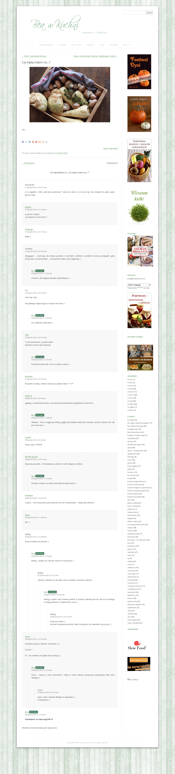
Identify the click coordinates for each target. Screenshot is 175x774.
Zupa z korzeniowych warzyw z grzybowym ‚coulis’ (96, 56)
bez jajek (131, 420)
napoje (130, 527)
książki (130, 478)
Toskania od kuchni (135, 586)
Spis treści (76, 44)
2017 (131, 379)
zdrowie (130, 614)
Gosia (27, 636)
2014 (131, 389)
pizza (129, 543)
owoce (130, 530)
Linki (102, 44)
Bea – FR (127, 44)
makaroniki (131, 512)
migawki (130, 518)
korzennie (131, 475)
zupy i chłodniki (133, 623)
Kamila (28, 437)
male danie (131, 515)
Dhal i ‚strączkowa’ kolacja (34, 56)
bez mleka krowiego (135, 426)
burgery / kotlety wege (136, 435)
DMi (26, 334)
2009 (131, 404)
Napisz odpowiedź (110, 148)
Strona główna (46, 44)
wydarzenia (132, 601)
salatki (130, 561)
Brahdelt (29, 376)
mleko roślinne (133, 521)
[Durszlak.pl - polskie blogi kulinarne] (132, 679)
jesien (129, 463)
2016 (131, 382)
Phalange (29, 229)
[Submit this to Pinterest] (36, 141)
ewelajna (29, 495)
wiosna (130, 598)
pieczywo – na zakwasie (136, 540)
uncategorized (133, 589)
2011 (131, 398)
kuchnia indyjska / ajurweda (138, 487)
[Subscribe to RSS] (43, 141)
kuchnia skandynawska (136, 490)
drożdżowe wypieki (134, 444)
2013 (131, 392)
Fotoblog (114, 44)
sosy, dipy (131, 574)
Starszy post (28, 163)
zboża (129, 610)
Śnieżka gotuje (31, 456)
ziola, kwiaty (132, 620)
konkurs (130, 472)
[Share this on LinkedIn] (30, 141)
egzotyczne (131, 454)
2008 (131, 407)
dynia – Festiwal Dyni (135, 450)
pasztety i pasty (133, 534)
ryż (128, 558)
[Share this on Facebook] (23, 141)
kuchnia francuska (134, 484)
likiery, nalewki (133, 503)
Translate (146, 288)
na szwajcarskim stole (136, 524)
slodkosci (131, 567)
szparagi (130, 580)
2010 (131, 401)
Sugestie (91, 44)
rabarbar (131, 552)
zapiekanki (131, 607)
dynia (129, 447)
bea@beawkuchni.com (136, 278)
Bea (33, 271)
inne (49, 153)
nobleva (28, 395)
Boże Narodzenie (134, 432)
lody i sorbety (132, 506)
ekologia (130, 457)
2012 (131, 395)
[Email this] (46, 141)
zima (129, 617)
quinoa (130, 549)
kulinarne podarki (134, 497)
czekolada (131, 438)
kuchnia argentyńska (135, 481)
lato (128, 500)
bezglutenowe (133, 429)
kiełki (129, 469)
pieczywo (131, 537)
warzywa (131, 592)
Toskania (131, 583)
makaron (131, 509)
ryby (129, 555)
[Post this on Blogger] (40, 141)
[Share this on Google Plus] (33, 141)
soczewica (131, 570)
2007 (131, 410)
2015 (131, 386)
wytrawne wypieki (134, 604)
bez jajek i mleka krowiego (137, 423)
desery (130, 441)
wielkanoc (131, 595)
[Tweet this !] (26, 141)
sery (129, 564)
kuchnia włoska (133, 494)
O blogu (62, 44)
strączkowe (131, 577)
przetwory (131, 546)
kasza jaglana (132, 466)
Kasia (27, 515)
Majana (28, 207)
